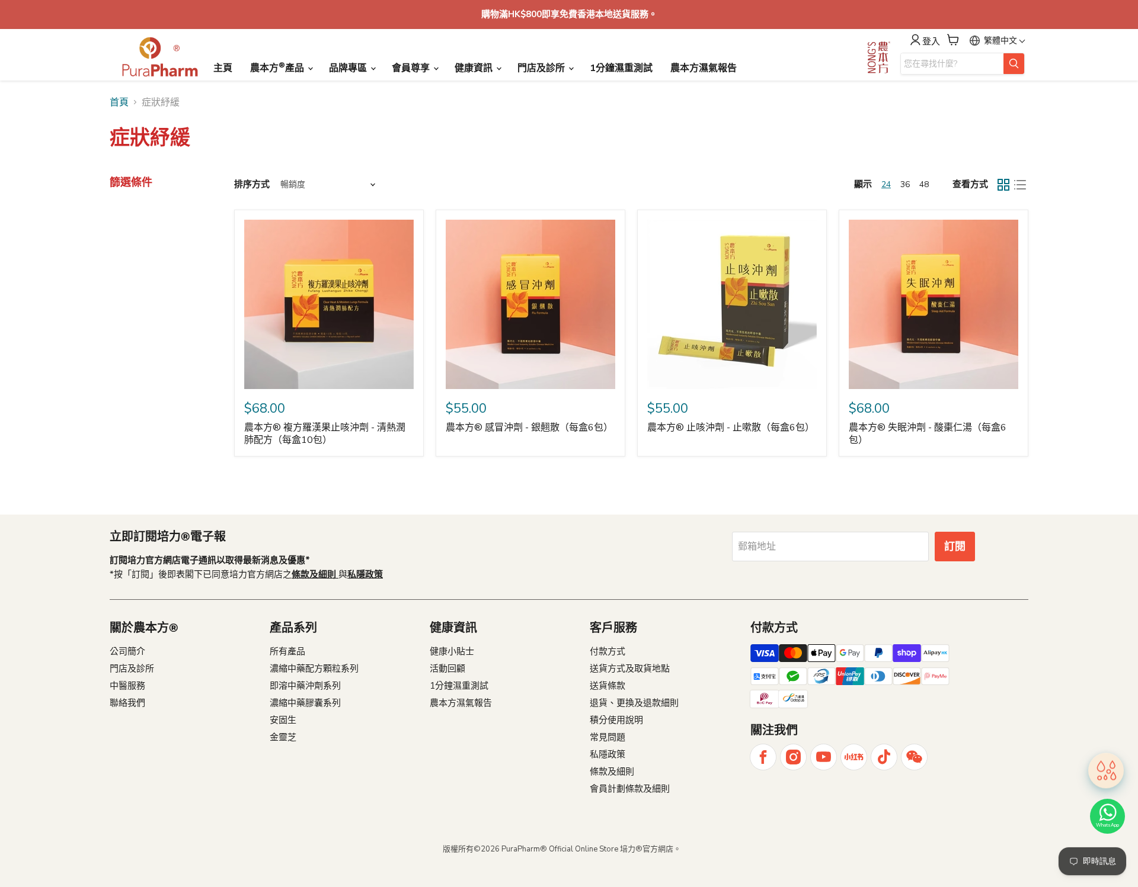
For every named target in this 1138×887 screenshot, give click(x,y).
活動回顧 (447, 668)
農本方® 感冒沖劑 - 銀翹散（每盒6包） (529, 427)
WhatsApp (1107, 825)
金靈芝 (283, 737)
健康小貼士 (452, 651)
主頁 (222, 68)
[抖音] (884, 757)
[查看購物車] (953, 40)
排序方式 (252, 184)
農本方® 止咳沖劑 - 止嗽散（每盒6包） (730, 427)
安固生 (283, 720)
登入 (931, 41)
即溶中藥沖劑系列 (305, 686)
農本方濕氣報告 (703, 68)
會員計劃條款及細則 (630, 789)
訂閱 (955, 546)
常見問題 (607, 737)
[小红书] (853, 757)
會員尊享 (412, 68)
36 (905, 184)
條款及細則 (612, 771)
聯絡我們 (127, 703)
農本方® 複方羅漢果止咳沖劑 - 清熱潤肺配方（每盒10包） (324, 433)
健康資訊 (475, 68)
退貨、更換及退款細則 (634, 703)
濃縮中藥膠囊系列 (305, 703)
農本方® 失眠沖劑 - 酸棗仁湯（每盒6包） (927, 433)
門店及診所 (542, 68)
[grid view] (1003, 184)
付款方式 (607, 651)
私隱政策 (607, 754)
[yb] (823, 757)
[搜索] (1013, 63)
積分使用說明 (616, 720)
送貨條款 (607, 686)
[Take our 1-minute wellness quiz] (1106, 770)
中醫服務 (127, 686)
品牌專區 (349, 68)
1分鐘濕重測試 (621, 68)
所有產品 (287, 651)
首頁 (119, 102)
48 (924, 184)
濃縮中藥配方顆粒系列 (314, 668)
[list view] (1020, 184)
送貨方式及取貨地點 (630, 668)
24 (886, 184)
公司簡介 (127, 651)
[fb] (763, 757)
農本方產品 (278, 67)
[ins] (793, 757)
